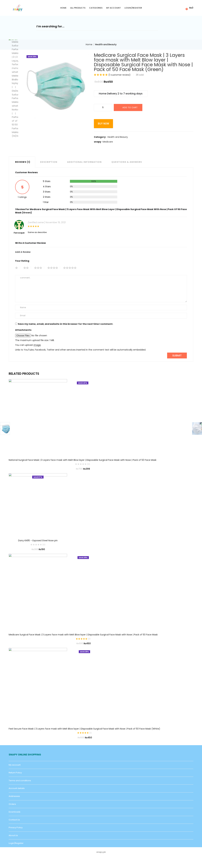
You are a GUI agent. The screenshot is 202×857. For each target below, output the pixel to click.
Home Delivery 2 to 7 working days (121, 93)
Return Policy (15, 772)
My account (113, 7)
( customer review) (119, 74)
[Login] (181, 7)
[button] (189, 8)
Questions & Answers (126, 162)
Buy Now (103, 123)
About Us (13, 835)
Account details (17, 788)
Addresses (14, 796)
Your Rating (22, 260)
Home (63, 7)
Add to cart (130, 107)
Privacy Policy (16, 827)
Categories (95, 7)
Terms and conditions (20, 780)
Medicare (108, 141)
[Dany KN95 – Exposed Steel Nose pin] (38, 503)
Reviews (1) (22, 162)
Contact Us (14, 819)
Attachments (23, 330)
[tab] (22, 162)
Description (48, 162)
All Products (77, 7)
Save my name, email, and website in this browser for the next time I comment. (65, 324)
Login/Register (133, 7)
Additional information (84, 162)
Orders (12, 804)
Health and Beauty (105, 44)
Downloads (14, 811)
